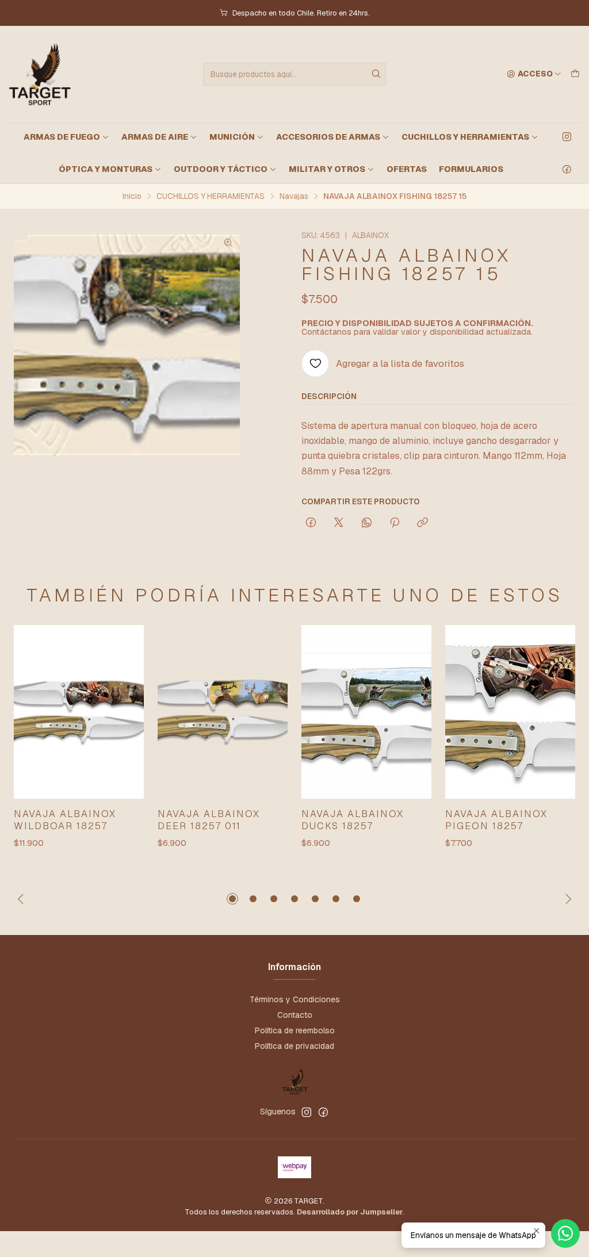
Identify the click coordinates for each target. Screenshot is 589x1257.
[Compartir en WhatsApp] (366, 523)
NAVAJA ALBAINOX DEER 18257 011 (209, 819)
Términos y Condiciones (295, 999)
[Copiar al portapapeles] (422, 523)
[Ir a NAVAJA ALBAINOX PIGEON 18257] (510, 711)
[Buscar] (376, 74)
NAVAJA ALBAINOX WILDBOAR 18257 (65, 819)
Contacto (294, 1015)
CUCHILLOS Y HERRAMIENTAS (465, 137)
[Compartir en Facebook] (310, 523)
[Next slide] (566, 899)
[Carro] (575, 74)
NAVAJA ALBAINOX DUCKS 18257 (352, 819)
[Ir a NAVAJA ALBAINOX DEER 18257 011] (223, 711)
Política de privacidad (294, 1046)
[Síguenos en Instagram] (566, 136)
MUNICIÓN (232, 137)
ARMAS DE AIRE (154, 137)
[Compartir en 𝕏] (339, 523)
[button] (232, 899)
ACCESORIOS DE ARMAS (328, 137)
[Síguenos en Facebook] (566, 169)
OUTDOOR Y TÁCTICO (220, 169)
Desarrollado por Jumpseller (350, 1212)
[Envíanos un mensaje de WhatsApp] (565, 1233)
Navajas (294, 197)
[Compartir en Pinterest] (394, 523)
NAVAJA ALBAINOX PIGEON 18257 (496, 819)
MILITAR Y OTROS (327, 169)
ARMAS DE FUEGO (62, 137)
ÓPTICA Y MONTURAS (105, 169)
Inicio (132, 197)
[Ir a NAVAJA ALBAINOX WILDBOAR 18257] (79, 711)
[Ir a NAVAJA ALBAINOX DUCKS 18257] (366, 711)
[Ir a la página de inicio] (39, 74)
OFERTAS (407, 169)
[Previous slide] (22, 899)
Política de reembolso (295, 1030)
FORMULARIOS (471, 169)
